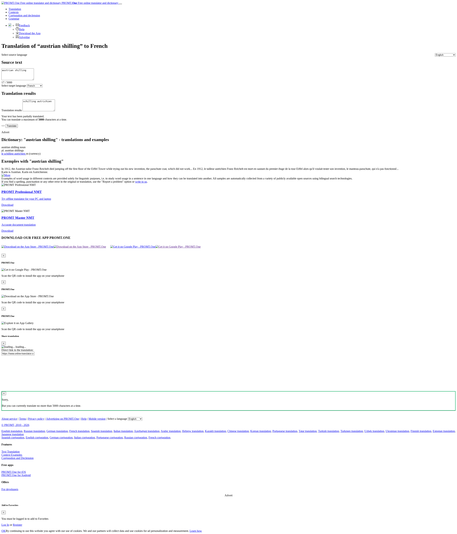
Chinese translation (238, 431)
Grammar (14, 18)
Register (17, 524)
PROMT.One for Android (16, 475)
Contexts (14, 12)
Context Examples (11, 454)
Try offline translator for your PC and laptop (26, 198)
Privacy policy (36, 418)
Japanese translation (12, 434)
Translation (15, 9)
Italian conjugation (84, 437)
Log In (5, 524)
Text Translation (10, 451)
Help (21, 29)
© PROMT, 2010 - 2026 (15, 425)
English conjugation (37, 437)
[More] (5, 175)
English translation (11, 431)
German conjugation (61, 437)
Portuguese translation (284, 431)
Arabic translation (171, 431)
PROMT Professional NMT (21, 192)
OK (3, 530)
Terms (22, 418)
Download (7, 204)
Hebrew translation (193, 431)
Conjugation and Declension (17, 458)
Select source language (14, 54)
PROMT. (89, 2)
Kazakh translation (215, 431)
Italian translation (123, 431)
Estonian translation (444, 431)
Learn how (196, 530)
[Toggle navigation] (120, 3)
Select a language (117, 418)
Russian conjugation (135, 437)
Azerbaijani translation (146, 431)
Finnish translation (421, 431)
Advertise (24, 37)
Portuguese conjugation (109, 437)
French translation (79, 431)
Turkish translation (328, 431)
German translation (57, 431)
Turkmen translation (351, 431)
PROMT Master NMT (17, 218)
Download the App (30, 33)
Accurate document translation (18, 224)
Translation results (11, 110)
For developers (9, 489)
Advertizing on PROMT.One (62, 418)
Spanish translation (101, 431)
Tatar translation (308, 431)
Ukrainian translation (397, 431)
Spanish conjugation (12, 437)
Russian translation (34, 431)
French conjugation (159, 437)
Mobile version (97, 418)
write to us (141, 181)
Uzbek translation (374, 431)
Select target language (13, 85)
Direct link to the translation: (17, 350)
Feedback (24, 25)
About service (9, 418)
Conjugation (24, 15)
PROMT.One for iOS (13, 471)
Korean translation (260, 431)
